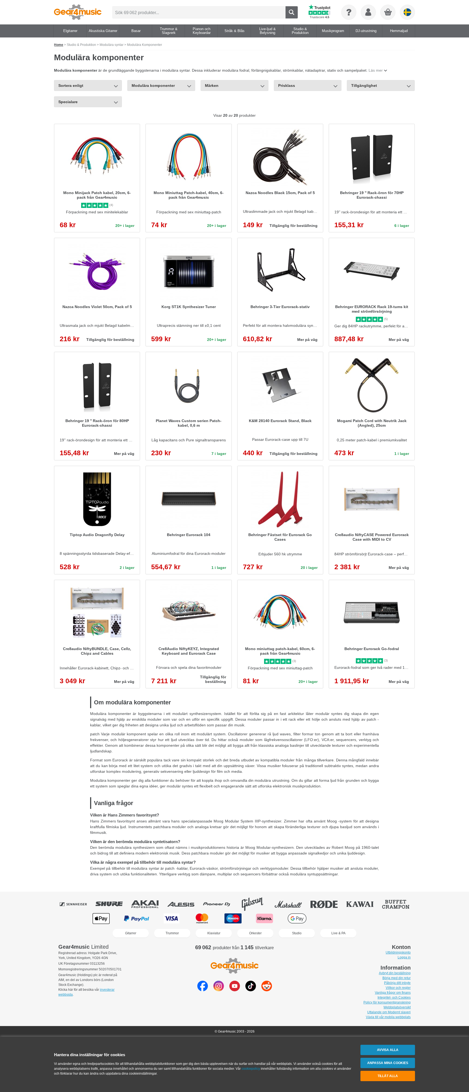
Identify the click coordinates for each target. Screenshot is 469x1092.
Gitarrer (130, 933)
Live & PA (338, 933)
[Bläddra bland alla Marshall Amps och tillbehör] (292, 904)
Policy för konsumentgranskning (387, 1002)
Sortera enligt (70, 85)
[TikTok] (250, 989)
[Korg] (388, 12)
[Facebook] (202, 989)
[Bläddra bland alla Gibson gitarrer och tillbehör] (256, 904)
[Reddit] (266, 989)
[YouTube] (234, 989)
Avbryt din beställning (395, 973)
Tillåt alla (388, 1076)
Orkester (255, 933)
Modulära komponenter (153, 85)
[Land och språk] (407, 12)
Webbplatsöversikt (397, 1007)
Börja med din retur (396, 978)
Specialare (68, 102)
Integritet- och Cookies (394, 997)
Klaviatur (213, 933)
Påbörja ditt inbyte (397, 983)
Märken (211, 85)
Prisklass (286, 85)
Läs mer (376, 70)
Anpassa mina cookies (387, 1063)
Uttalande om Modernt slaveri (389, 1012)
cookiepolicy (251, 1069)
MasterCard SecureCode (332, 918)
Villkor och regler (398, 988)
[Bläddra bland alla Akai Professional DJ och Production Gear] (149, 904)
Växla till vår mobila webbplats (388, 1017)
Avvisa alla (387, 1050)
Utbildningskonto (398, 952)
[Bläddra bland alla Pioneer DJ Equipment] (220, 904)
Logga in (404, 957)
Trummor (172, 933)
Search (292, 12)
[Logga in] (368, 12)
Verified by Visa (367, 918)
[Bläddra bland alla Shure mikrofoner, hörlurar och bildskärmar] (113, 904)
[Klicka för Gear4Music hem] (78, 12)
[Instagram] (218, 989)
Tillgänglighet (364, 85)
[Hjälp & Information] (348, 12)
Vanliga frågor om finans (393, 993)
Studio (297, 933)
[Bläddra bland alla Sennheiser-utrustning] (77, 904)
